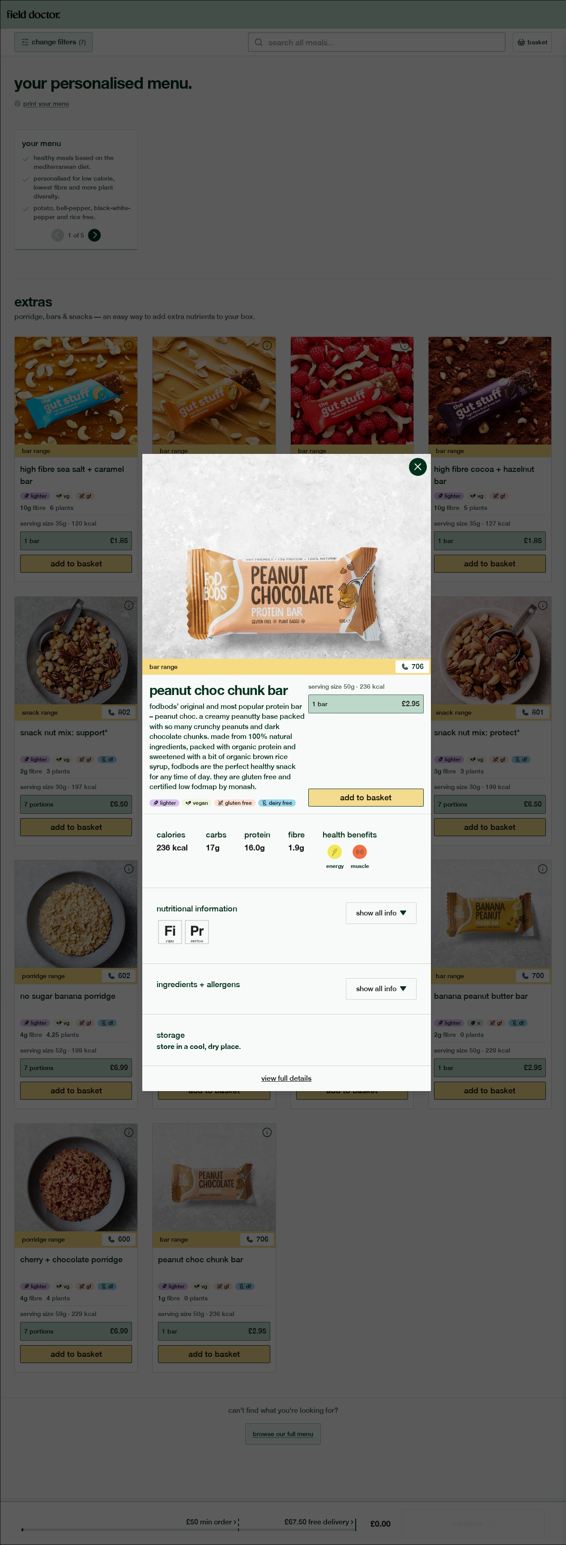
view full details (286, 1078)
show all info (376, 913)
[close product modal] (418, 457)
